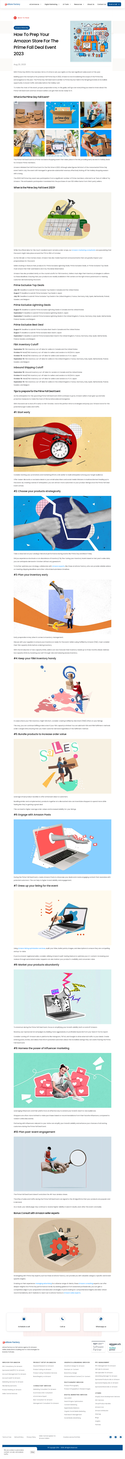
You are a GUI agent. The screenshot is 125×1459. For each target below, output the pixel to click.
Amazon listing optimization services (31, 948)
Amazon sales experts (72, 1293)
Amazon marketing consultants (84, 250)
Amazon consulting (86, 1283)
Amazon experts (58, 566)
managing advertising (43, 1283)
